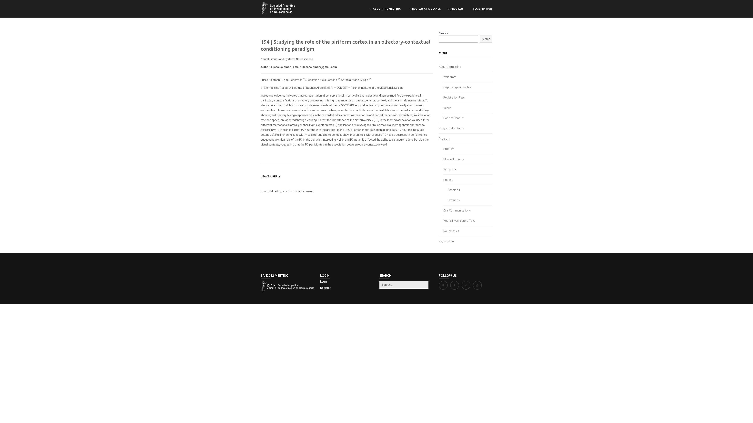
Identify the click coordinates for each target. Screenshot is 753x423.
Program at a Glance (426, 9)
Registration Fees (454, 97)
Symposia (449, 169)
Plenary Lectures (453, 159)
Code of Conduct (453, 118)
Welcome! (449, 77)
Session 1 (454, 190)
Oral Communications (457, 210)
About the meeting (387, 9)
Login (323, 281)
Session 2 (454, 200)
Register (325, 287)
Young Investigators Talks (459, 220)
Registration (482, 9)
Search (443, 33)
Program (457, 9)
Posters (448, 179)
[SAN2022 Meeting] (279, 8)
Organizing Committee (457, 87)
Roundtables (451, 231)
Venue (447, 107)
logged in (282, 191)
